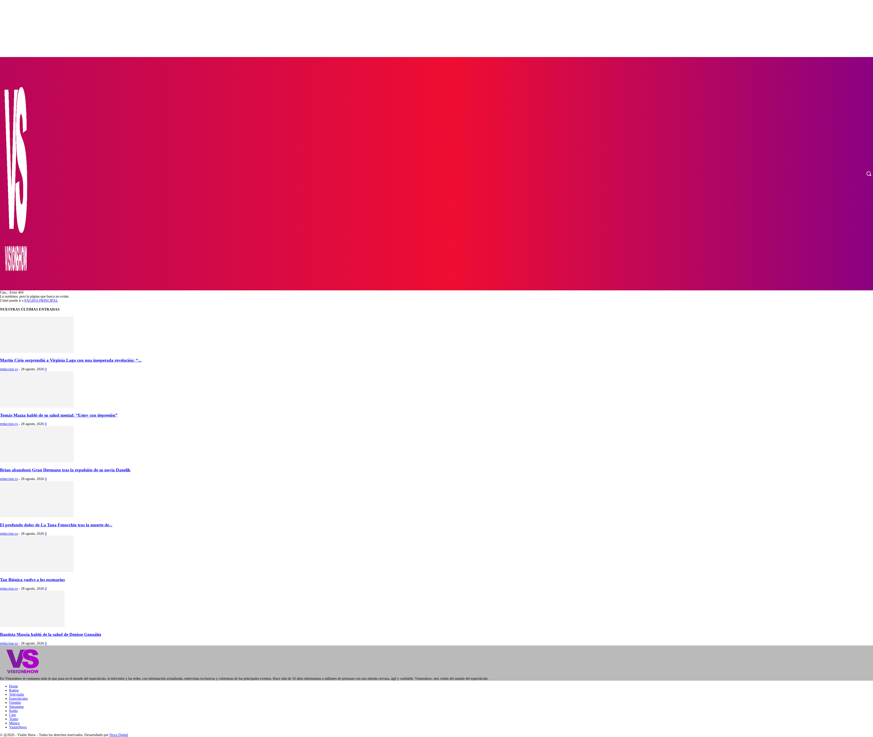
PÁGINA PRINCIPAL (41, 300)
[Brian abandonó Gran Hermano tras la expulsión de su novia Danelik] (37, 461)
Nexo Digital (118, 735)
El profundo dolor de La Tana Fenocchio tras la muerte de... (56, 525)
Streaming (16, 707)
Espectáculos (18, 698)
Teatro (13, 719)
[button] (868, 173)
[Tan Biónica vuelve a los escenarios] (37, 571)
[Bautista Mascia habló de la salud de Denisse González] (32, 626)
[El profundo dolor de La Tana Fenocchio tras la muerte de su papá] (37, 516)
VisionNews (18, 727)
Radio (13, 711)
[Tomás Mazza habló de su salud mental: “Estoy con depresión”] (37, 406)
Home (13, 686)
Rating (14, 690)
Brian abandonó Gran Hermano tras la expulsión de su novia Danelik (65, 470)
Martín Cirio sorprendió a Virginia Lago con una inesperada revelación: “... (71, 360)
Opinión (15, 703)
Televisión (16, 694)
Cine (12, 715)
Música (14, 723)
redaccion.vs (9, 369)
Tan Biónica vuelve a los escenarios (32, 579)
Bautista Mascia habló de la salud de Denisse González (50, 634)
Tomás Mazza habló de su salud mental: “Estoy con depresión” (59, 415)
